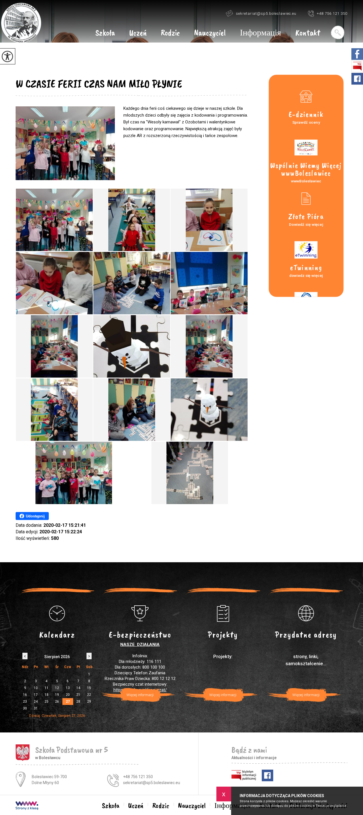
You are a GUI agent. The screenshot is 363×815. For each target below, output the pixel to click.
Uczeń (138, 33)
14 (78, 688)
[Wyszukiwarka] (337, 32)
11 (46, 688)
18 (46, 695)
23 (25, 702)
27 (68, 702)
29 (89, 702)
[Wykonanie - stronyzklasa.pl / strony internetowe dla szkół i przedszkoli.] (27, 806)
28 (78, 702)
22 (89, 695)
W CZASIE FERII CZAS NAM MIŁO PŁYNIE (99, 84)
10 (36, 688)
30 (25, 708)
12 (57, 688)
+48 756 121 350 (332, 13)
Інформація (260, 33)
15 (89, 688)
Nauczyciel (210, 33)
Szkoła (105, 33)
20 (68, 695)
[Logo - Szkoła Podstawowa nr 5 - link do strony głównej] (21, 23)
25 (46, 702)
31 (36, 708)
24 (36, 702)
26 (57, 702)
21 (78, 695)
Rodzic (170, 33)
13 (68, 688)
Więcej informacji (140, 695)
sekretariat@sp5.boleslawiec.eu (266, 13)
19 (57, 695)
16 (25, 695)
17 (36, 695)
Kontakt (307, 33)
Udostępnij (35, 516)
